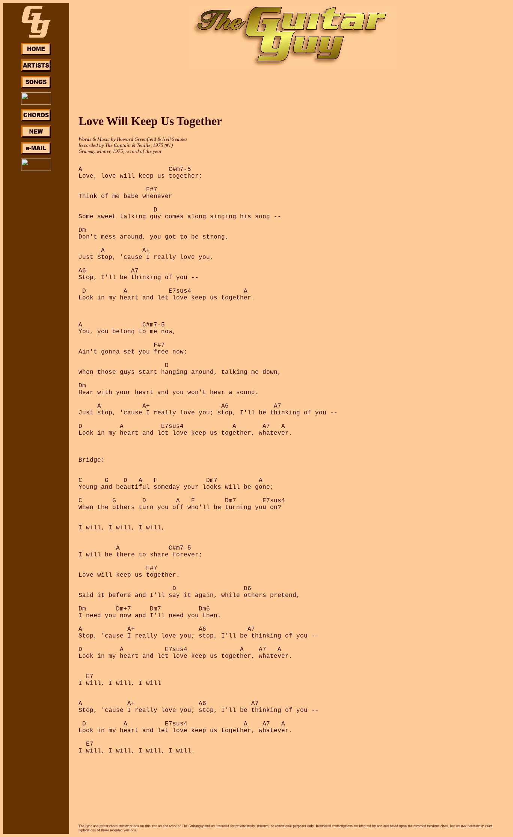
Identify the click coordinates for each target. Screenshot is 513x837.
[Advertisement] (36, 284)
